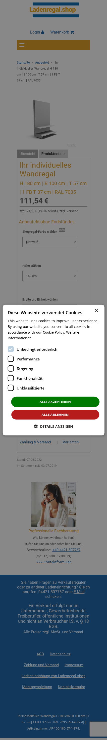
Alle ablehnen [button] (55, 414)
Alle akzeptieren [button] (55, 401)
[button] (53, 426)
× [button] (96, 310)
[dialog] (54, 370)
